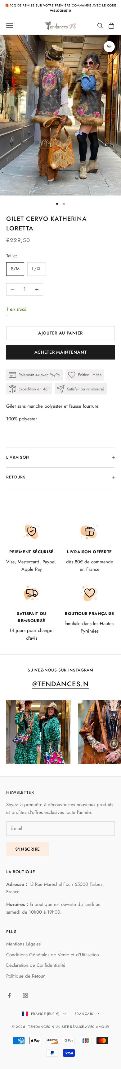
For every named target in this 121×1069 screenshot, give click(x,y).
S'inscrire (27, 849)
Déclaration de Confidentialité (35, 965)
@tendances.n (60, 684)
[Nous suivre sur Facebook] (9, 995)
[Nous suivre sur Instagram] (25, 995)
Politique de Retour (25, 976)
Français (84, 1013)
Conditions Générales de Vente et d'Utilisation (52, 954)
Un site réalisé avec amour (82, 1026)
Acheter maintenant (60, 352)
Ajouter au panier (60, 333)
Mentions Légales (23, 944)
